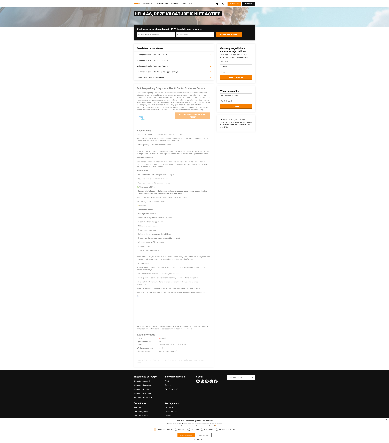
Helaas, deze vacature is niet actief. (192, 116)
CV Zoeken (169, 407)
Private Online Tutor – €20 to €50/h (150, 78)
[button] (194, 440)
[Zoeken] (223, 4)
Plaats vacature (170, 412)
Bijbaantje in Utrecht (141, 389)
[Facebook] (216, 381)
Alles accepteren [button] (186, 435)
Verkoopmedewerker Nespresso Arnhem (152, 54)
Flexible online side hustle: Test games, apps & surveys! (157, 72)
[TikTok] (211, 381)
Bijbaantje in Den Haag (142, 393)
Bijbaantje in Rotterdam (142, 385)
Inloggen (248, 4)
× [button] (386, 420)
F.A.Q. (167, 381)
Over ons (174, 3)
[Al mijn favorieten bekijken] (217, 4)
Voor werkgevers (162, 3)
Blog (190, 3)
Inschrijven (234, 4)
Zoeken (236, 106)
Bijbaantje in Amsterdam (143, 381)
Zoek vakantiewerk (141, 416)
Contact (183, 3)
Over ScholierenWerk (172, 389)
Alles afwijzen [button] (204, 435)
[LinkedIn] (198, 381)
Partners (168, 416)
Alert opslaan (236, 77)
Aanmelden (138, 407)
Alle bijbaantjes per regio (143, 397)
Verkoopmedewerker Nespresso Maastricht (153, 66)
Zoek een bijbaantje (141, 412)
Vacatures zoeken (228, 35)
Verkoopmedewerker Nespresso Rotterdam (153, 60)
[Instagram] (203, 381)
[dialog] (194, 430)
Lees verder (218, 426)
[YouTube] (207, 381)
